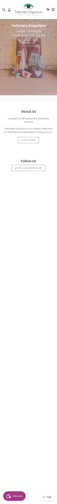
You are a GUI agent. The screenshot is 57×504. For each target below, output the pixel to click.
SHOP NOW (28, 43)
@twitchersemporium (28, 168)
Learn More (28, 140)
